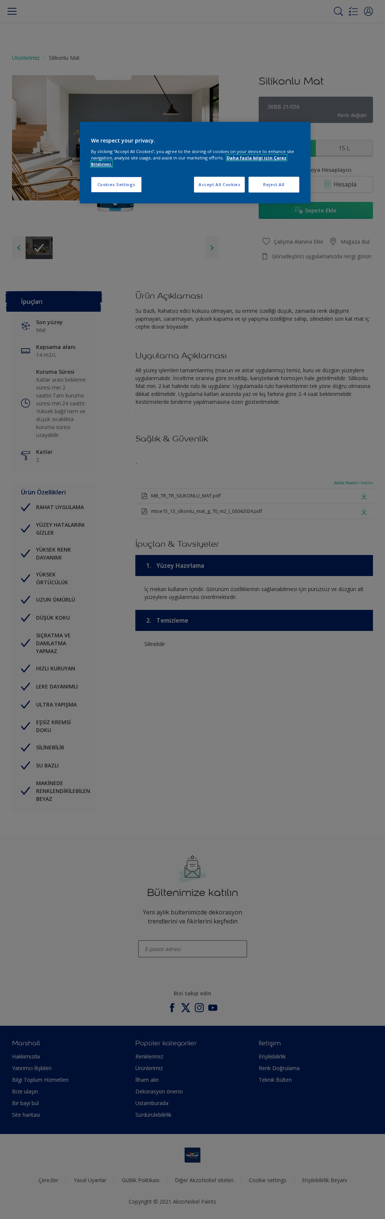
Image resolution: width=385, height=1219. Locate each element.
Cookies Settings (116, 184)
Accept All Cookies (219, 184)
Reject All (274, 184)
